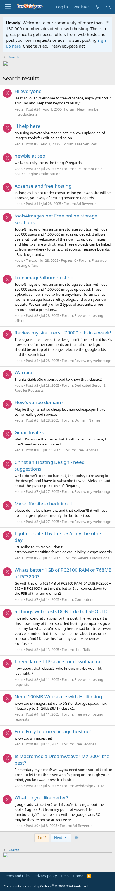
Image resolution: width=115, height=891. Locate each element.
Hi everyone (28, 91)
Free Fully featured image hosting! (53, 731)
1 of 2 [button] (41, 837)
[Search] (108, 7)
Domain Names (87, 420)
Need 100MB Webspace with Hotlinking (58, 696)
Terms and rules (17, 875)
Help (65, 875)
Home (78, 875)
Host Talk (82, 649)
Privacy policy (45, 875)
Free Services (86, 143)
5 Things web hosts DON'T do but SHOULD (61, 611)
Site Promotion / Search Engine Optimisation (58, 171)
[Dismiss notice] (106, 23)
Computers (84, 599)
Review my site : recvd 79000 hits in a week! (63, 332)
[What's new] (97, 7)
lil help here (27, 126)
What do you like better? (41, 797)
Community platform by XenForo (48, 886)
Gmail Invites (29, 432)
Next (58, 837)
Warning (24, 372)
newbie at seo (30, 156)
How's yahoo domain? (39, 402)
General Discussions (92, 557)
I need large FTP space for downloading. (59, 661)
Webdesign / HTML (90, 785)
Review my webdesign (93, 360)
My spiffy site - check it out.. (45, 503)
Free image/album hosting (44, 277)
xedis (19, 109)
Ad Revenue (86, 203)
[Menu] (7, 7)
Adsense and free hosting (43, 186)
